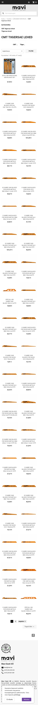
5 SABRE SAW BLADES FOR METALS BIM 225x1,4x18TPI (28, 301)
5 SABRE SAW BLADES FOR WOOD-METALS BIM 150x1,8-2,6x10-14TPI (28, 329)
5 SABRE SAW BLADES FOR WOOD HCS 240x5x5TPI (28, 105)
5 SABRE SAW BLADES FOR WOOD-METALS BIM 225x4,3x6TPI (28, 385)
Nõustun (26, 699)
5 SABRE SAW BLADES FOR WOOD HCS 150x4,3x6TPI (9, 357)
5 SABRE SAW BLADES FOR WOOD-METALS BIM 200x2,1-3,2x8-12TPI (28, 161)
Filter (31, 51)
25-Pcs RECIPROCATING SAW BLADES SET (9, 76)
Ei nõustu (10, 699)
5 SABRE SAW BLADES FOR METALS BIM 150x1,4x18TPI (9, 497)
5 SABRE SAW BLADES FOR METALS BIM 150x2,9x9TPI (28, 413)
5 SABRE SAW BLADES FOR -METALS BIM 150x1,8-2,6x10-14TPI (28, 581)
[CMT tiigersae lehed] (15, 42)
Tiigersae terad (6, 31)
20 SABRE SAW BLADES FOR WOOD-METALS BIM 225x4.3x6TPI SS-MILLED (9, 413)
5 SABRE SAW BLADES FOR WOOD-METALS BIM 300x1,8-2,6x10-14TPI (9, 217)
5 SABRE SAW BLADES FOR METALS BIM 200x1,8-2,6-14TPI (9, 581)
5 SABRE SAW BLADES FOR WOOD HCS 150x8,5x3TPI (9, 525)
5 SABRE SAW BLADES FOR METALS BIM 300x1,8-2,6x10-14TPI (9, 469)
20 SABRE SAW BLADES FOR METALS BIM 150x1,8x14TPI (28, 245)
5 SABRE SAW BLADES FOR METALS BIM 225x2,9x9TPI (28, 217)
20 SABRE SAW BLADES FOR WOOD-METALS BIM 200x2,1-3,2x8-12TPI (9, 189)
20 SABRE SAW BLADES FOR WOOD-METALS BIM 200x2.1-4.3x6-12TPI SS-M (9, 441)
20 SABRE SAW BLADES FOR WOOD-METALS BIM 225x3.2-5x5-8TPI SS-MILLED (28, 133)
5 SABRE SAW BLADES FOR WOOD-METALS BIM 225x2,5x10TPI (9, 133)
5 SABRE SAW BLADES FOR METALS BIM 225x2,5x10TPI (9, 385)
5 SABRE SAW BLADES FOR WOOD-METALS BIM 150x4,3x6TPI (28, 273)
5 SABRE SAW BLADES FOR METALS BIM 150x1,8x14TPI (9, 273)
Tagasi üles (30, 627)
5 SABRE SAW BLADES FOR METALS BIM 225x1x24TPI (28, 469)
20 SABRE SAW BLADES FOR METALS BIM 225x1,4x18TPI (9, 329)
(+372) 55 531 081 (7, 672)
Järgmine (22, 621)
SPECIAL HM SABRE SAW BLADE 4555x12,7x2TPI (28, 609)
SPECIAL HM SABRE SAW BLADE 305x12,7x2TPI (9, 301)
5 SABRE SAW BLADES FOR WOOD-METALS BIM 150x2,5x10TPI (28, 77)
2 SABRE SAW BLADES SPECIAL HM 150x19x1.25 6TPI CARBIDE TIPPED (9, 105)
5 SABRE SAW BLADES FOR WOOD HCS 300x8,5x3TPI (28, 357)
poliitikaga (17, 695)
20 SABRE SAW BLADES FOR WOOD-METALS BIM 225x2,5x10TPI (9, 553)
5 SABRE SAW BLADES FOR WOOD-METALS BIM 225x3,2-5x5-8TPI (9, 161)
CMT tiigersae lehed (8, 29)
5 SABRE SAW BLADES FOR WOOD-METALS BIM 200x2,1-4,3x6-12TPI (28, 441)
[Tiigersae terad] (22, 42)
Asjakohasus (12, 51)
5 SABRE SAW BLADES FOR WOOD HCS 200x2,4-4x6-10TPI (28, 189)
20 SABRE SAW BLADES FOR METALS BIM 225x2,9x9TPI (9, 245)
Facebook (33, 635)
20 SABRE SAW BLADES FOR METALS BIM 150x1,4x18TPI (28, 497)
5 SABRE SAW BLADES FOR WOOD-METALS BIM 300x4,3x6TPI (28, 525)
